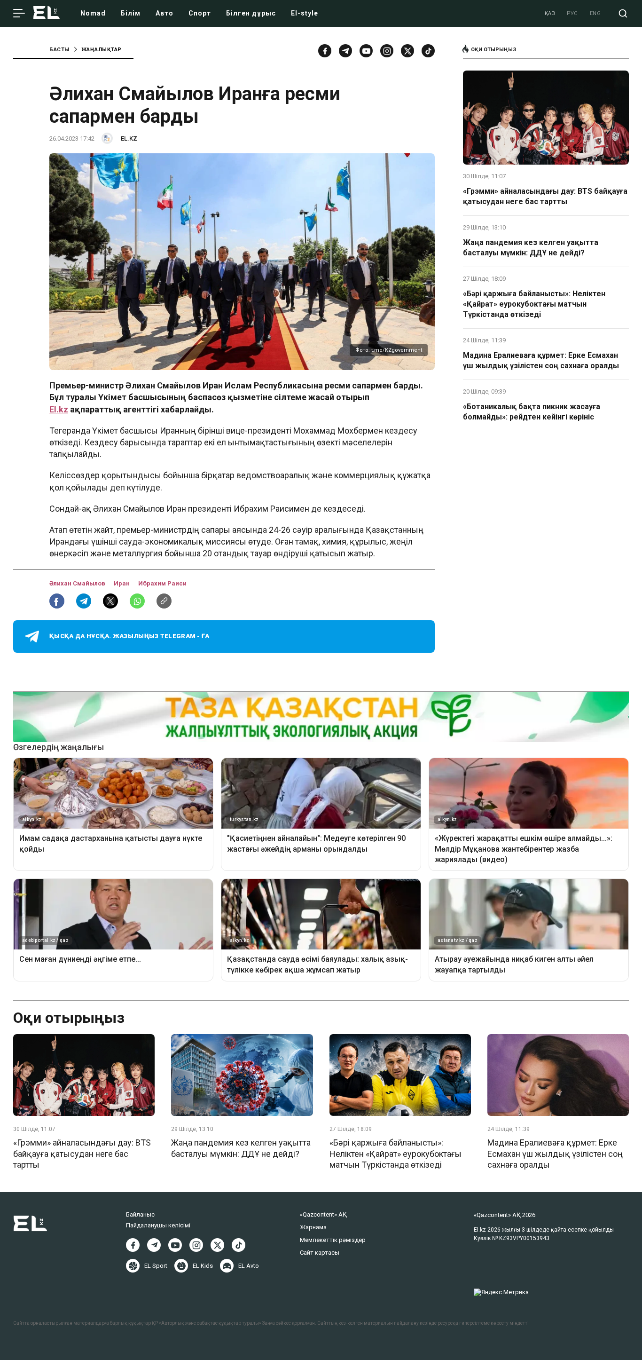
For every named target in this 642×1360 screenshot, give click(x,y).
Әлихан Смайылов (78, 583)
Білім (131, 13)
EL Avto (248, 1265)
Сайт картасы (319, 1252)
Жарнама (313, 1227)
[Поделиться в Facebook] (56, 601)
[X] (217, 1245)
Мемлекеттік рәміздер (333, 1239)
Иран (122, 583)
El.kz (58, 409)
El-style (304, 13)
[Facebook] (324, 50)
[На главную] (46, 13)
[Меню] (19, 13)
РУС (572, 13)
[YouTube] (366, 50)
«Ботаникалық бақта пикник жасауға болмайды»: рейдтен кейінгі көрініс (531, 411)
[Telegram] (345, 50)
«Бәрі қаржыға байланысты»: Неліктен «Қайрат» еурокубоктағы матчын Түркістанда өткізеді (534, 304)
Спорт (199, 13)
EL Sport (155, 1265)
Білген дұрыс (251, 13)
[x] (407, 50)
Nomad (93, 13)
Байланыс (140, 1214)
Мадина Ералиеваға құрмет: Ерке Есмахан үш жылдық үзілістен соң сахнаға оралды (541, 360)
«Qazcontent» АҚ (323, 1214)
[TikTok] (428, 50)
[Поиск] (623, 13)
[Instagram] (386, 50)
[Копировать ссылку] (164, 601)
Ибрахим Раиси (162, 583)
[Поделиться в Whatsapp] (137, 601)
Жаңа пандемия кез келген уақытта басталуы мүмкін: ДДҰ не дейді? (530, 247)
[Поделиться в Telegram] (83, 601)
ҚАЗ (550, 13)
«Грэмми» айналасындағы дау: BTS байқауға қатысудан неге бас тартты (545, 196)
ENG (595, 13)
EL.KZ (129, 138)
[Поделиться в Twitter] (110, 601)
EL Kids (203, 1265)
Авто (164, 13)
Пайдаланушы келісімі (158, 1225)
